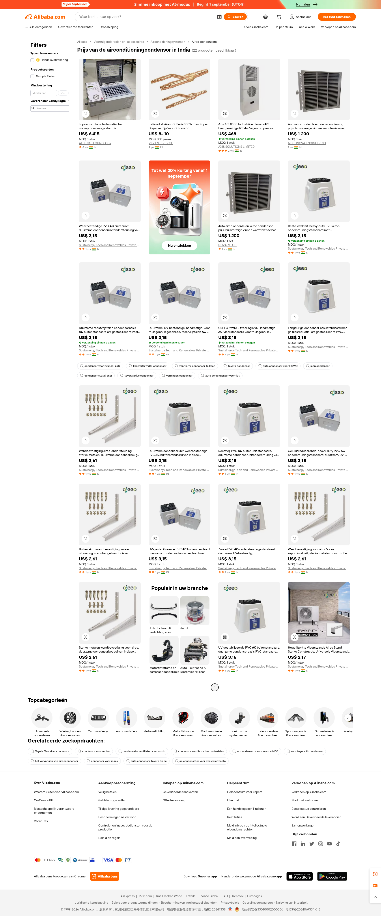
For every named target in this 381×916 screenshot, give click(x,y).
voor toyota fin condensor (307, 751)
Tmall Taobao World (169, 896)
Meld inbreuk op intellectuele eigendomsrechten (247, 827)
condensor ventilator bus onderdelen (201, 751)
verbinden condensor (179, 375)
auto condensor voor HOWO (280, 366)
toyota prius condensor (139, 375)
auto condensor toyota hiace (149, 761)
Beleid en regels (109, 838)
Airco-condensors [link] (204, 41)
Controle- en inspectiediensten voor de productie (125, 827)
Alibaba (82, 41)
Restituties (234, 817)
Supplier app (207, 876)
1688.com (145, 896)
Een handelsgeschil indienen (246, 808)
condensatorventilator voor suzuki (144, 751)
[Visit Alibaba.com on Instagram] (320, 843)
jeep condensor (320, 366)
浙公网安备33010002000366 (262, 909)
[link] (375, 874)
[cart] (279, 17)
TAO (225, 896)
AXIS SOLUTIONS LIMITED (236, 146)
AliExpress (128, 896)
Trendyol (237, 896)
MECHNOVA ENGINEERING (307, 143)
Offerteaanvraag (174, 800)
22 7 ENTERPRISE (161, 143)
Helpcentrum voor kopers (244, 792)
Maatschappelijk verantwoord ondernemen (54, 810)
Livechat (233, 800)
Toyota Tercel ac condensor (52, 751)
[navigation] (50, 365)
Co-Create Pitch (45, 800)
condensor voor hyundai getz (102, 366)
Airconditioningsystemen (168, 41)
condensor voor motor (96, 751)
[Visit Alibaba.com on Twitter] (311, 843)
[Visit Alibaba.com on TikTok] (338, 843)
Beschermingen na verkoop (117, 817)
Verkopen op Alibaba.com (308, 792)
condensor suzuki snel (98, 375)
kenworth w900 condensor (149, 366)
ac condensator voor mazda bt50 (257, 751)
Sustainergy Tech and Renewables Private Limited (110, 245)
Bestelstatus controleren (308, 808)
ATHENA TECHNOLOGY (95, 143)
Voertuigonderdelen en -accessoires (119, 41)
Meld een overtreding (242, 838)
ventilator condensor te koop (197, 366)
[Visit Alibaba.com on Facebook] (294, 843)
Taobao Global (208, 896)
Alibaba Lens (43, 876)
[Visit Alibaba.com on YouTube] (329, 843)
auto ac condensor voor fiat (222, 375)
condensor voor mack (104, 761)
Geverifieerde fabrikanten (180, 792)
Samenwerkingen (303, 825)
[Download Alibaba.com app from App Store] (299, 876)
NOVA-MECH (227, 245)
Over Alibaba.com (47, 782)
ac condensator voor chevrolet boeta (202, 761)
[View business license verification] (230, 909)
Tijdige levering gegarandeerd (118, 808)
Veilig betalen (107, 792)
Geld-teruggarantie (111, 800)
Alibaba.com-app (269, 876)
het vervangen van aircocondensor (56, 761)
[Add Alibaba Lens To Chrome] (104, 876)
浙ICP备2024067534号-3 (303, 909)
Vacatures (41, 821)
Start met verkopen (304, 800)
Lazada (190, 896)
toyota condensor (239, 366)
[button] (219, 16)
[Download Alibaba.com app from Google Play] (332, 876)
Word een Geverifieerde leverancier (316, 817)
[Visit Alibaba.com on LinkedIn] (303, 843)
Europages (254, 896)
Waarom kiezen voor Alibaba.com (56, 792)
